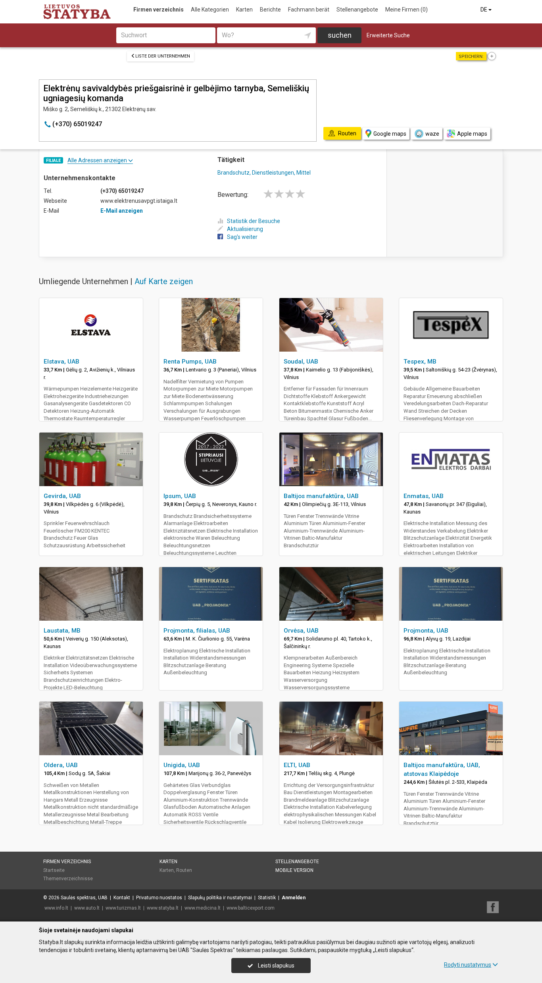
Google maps (389, 134)
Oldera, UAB (61, 765)
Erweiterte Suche (388, 35)
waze (432, 134)
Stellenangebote (357, 9)
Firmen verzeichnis (158, 9)
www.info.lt (56, 908)
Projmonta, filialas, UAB (196, 630)
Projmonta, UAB (426, 630)
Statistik (267, 897)
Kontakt (121, 897)
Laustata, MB (62, 630)
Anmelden (294, 897)
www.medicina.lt (203, 908)
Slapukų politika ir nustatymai (220, 897)
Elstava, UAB (61, 361)
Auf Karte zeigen (164, 281)
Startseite (54, 870)
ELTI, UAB (297, 765)
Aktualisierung (245, 229)
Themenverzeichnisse (68, 878)
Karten (244, 9)
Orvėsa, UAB (301, 630)
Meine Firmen (406, 9)
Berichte (270, 9)
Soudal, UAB (301, 361)
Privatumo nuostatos (159, 897)
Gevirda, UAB (62, 496)
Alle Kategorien (210, 9)
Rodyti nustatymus (467, 965)
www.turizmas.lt (123, 908)
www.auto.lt (87, 908)
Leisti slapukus (275, 965)
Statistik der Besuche (253, 221)
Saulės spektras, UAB (84, 897)
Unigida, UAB (181, 765)
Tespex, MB (420, 361)
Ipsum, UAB (179, 496)
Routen (184, 870)
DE (484, 9)
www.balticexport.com (251, 908)
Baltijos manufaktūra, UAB (321, 496)
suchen (340, 35)
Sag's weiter (242, 237)
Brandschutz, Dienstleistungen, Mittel (264, 172)
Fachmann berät (308, 9)
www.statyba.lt (163, 908)
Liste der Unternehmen (162, 56)
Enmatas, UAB (424, 496)
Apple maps (472, 134)
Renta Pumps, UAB (190, 361)
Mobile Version (294, 870)
